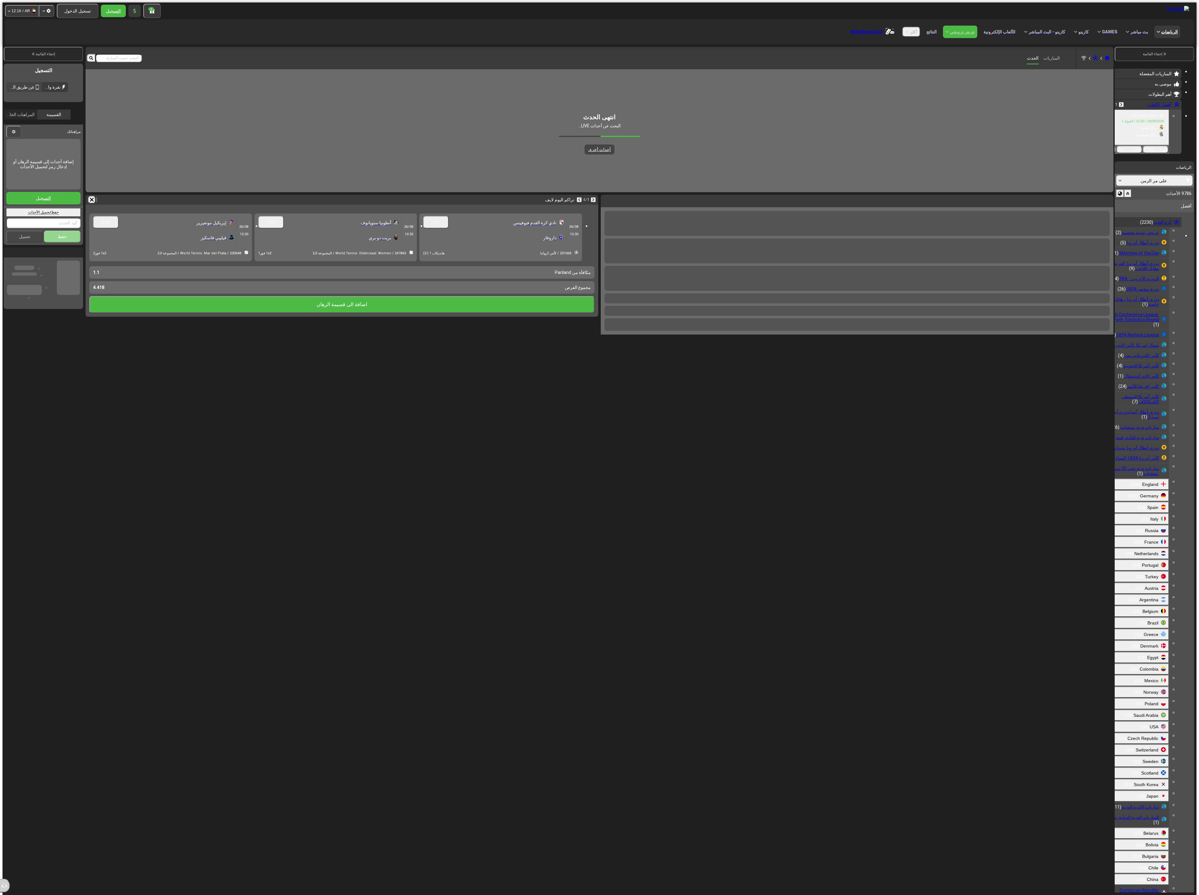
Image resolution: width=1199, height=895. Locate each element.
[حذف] (607, 199)
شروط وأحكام (71, 147)
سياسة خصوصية (50, 147)
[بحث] (91, 58)
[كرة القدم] (1095, 58)
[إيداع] (134, 11)
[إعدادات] (46, 11)
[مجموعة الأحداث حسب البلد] (1120, 193)
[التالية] (1092, 199)
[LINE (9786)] (1107, 58)
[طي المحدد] (1128, 193)
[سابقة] (1121, 104)
